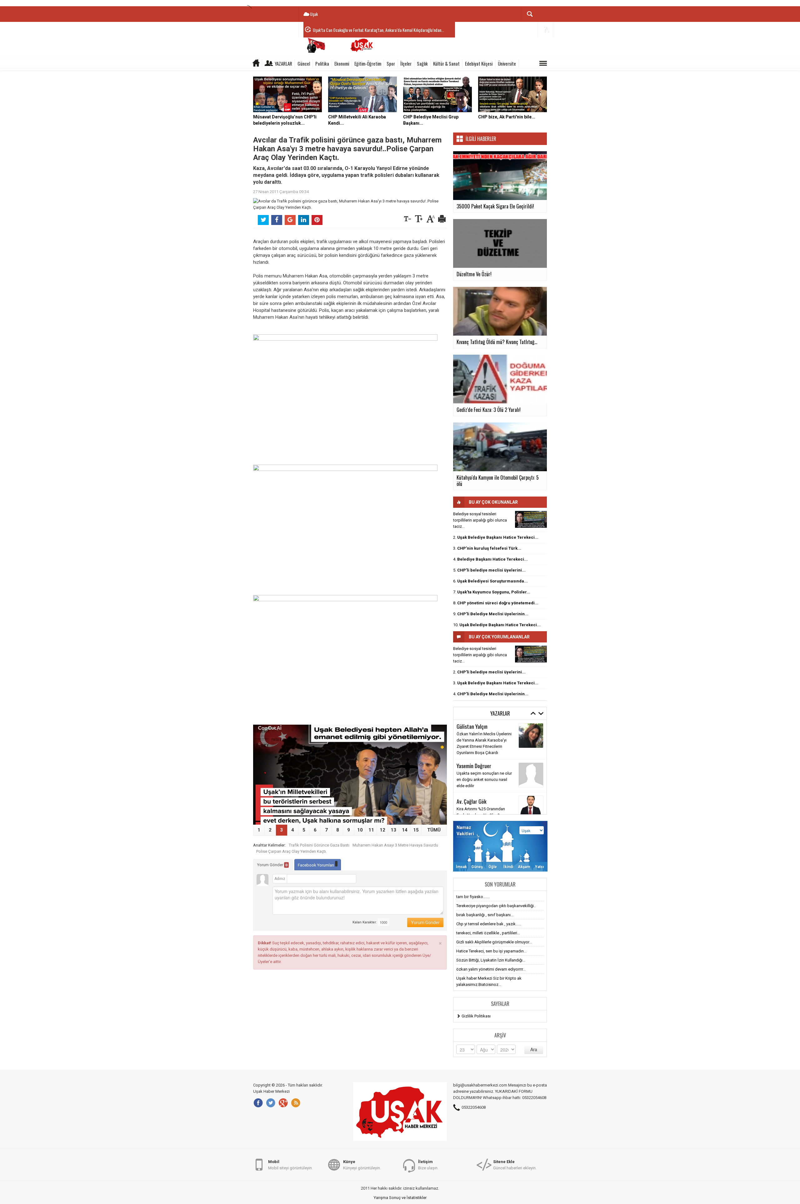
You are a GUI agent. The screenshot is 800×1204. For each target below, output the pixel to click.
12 (382, 830)
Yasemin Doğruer (474, 766)
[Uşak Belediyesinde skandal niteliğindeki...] (531, 519)
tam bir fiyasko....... (473, 896)
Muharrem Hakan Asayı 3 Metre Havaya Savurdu (395, 845)
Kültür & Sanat (446, 63)
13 (393, 830)
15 (416, 830)
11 (371, 830)
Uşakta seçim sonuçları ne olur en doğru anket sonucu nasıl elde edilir (484, 779)
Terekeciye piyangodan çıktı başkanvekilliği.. (496, 905)
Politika (322, 63)
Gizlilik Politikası (476, 1016)
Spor (391, 63)
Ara (533, 1049)
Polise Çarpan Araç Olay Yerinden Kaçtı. (291, 851)
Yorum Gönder (272, 864)
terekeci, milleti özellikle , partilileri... (488, 933)
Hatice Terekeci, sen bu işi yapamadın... (491, 951)
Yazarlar (283, 63)
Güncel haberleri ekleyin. (515, 1164)
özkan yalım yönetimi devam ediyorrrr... (491, 969)
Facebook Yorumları (316, 865)
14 (405, 830)
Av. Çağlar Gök (472, 801)
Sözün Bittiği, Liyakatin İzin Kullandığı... (490, 960)
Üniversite (507, 63)
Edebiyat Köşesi (478, 63)
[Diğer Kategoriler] (543, 63)
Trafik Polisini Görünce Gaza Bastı (319, 845)
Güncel (304, 63)
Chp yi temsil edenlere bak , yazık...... (488, 924)
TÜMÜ (434, 830)
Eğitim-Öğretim (367, 63)
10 (360, 830)
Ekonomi (341, 63)
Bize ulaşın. (428, 1164)
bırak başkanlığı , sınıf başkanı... (484, 914)
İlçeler (406, 63)
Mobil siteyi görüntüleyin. (290, 1164)
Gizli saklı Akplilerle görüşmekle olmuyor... (494, 942)
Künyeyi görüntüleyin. (362, 1164)
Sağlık (422, 63)
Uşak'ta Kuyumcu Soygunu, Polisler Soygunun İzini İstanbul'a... (362, 30)
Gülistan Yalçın (472, 726)
